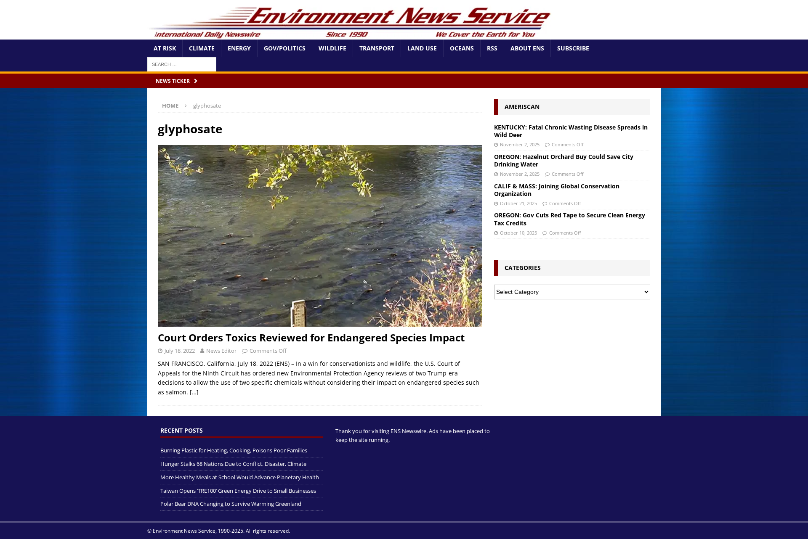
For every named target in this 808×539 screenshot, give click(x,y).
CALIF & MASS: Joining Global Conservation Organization (556, 190)
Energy (239, 48)
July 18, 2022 (180, 350)
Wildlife (332, 48)
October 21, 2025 (518, 203)
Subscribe (573, 48)
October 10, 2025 (518, 233)
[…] (194, 392)
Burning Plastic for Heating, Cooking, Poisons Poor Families (233, 450)
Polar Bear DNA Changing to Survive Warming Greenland (230, 503)
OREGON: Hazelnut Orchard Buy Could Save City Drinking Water (563, 160)
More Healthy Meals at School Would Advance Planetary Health (239, 477)
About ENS (527, 48)
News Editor (221, 350)
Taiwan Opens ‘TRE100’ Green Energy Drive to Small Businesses (238, 490)
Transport (376, 48)
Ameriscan (522, 107)
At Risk (165, 48)
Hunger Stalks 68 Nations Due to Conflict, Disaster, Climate (233, 464)
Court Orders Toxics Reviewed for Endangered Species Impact (311, 337)
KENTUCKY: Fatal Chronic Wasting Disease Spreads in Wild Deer (571, 131)
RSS (492, 48)
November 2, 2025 (520, 144)
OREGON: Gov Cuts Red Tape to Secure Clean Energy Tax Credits (569, 219)
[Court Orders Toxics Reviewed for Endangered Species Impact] (320, 236)
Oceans (462, 48)
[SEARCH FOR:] (181, 64)
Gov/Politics (285, 48)
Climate (202, 48)
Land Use (422, 48)
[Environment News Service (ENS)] (351, 35)
